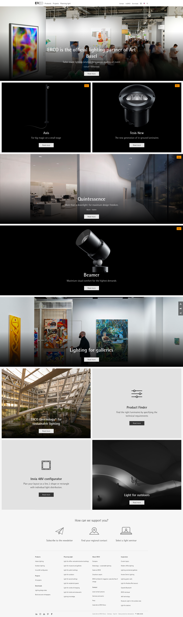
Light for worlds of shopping (72, 588)
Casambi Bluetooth (126, 588)
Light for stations (126, 605)
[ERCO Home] (39, 3)
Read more (92, 74)
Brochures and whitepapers (42, 594)
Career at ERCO (96, 570)
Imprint (115, 614)
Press (93, 600)
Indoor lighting (39, 561)
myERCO (128, 3)
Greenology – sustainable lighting (101, 566)
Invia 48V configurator (41, 570)
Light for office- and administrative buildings (76, 561)
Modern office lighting (127, 566)
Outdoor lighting (40, 566)
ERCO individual (125, 592)
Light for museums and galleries (72, 566)
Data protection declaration (126, 614)
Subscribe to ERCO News (99, 605)
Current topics (125, 561)
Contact (121, 3)
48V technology (125, 596)
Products (48, 3)
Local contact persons (98, 592)
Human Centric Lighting (127, 574)
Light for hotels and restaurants (72, 592)
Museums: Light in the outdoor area (131, 601)
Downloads (135, 3)
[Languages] (144, 3)
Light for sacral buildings (70, 579)
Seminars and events (98, 596)
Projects (56, 3)
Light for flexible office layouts (129, 583)
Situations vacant (97, 574)
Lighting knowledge (69, 596)
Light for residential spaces (71, 583)
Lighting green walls (126, 579)
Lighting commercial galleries (129, 570)
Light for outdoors (69, 574)
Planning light (65, 3)
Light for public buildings (71, 570)
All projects (38, 580)
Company (95, 561)
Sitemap (109, 614)
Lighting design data (41, 590)
